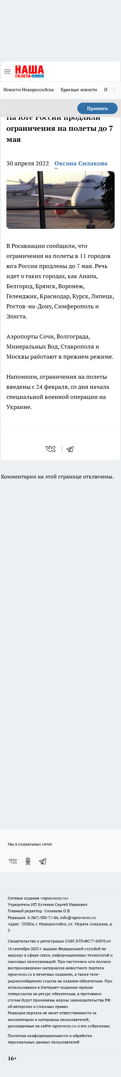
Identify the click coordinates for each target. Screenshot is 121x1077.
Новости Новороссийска (28, 90)
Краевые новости (79, 90)
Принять (97, 108)
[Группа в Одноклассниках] (28, 861)
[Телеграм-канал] (43, 861)
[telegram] (72, 449)
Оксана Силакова (81, 163)
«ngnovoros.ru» (54, 898)
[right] (114, 90)
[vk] (51, 449)
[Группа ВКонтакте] (13, 861)
